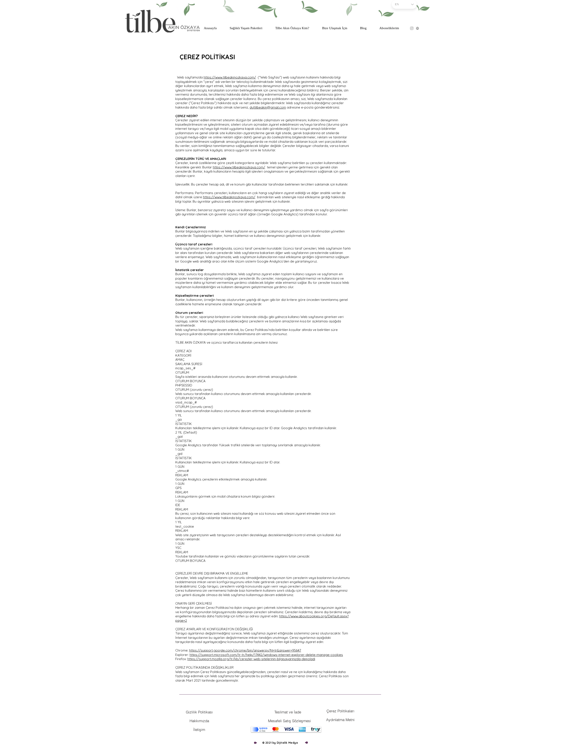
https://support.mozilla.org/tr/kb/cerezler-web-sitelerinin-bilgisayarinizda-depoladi (251, 659)
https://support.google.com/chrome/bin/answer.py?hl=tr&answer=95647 (245, 650)
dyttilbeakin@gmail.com (268, 107)
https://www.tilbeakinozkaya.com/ (230, 77)
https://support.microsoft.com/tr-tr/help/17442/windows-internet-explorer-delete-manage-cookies (266, 655)
